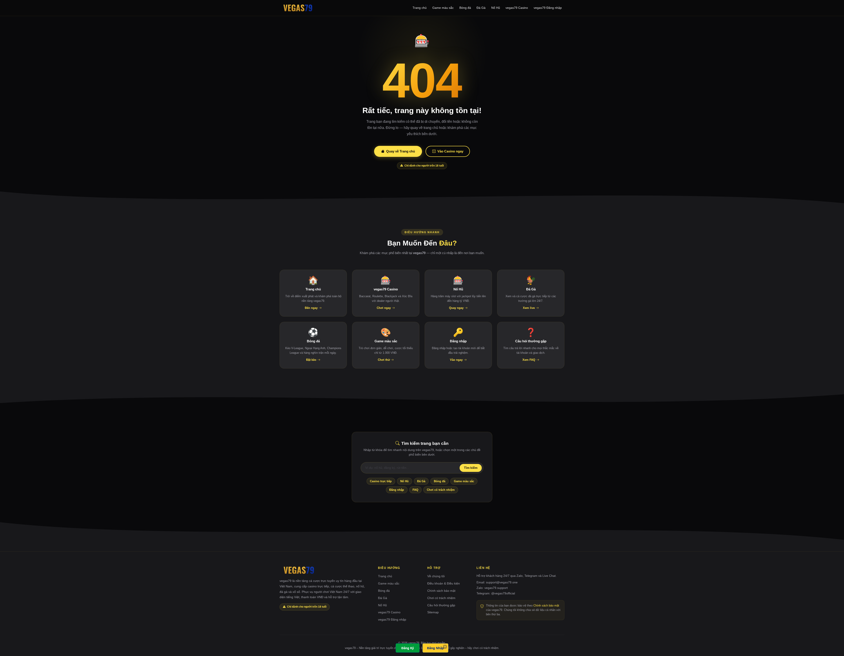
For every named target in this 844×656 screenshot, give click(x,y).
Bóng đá (465, 7)
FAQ (415, 489)
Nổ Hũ (495, 7)
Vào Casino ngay (450, 151)
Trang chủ (420, 7)
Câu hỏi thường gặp (441, 605)
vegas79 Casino (517, 7)
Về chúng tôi (436, 576)
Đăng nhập (396, 489)
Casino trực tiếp (381, 481)
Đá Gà (481, 7)
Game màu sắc (443, 7)
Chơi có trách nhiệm (441, 489)
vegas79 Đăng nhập (548, 7)
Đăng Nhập (435, 648)
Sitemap (433, 612)
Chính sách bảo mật (441, 590)
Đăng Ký (407, 648)
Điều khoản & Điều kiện (443, 583)
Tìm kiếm (470, 467)
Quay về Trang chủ (400, 151)
